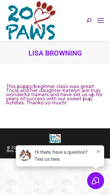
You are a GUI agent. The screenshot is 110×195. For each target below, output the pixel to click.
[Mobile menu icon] (100, 20)
